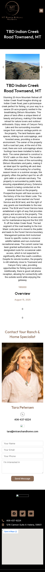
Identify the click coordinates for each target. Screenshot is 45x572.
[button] (41, 11)
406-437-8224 (22, 419)
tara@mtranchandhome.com (22, 431)
